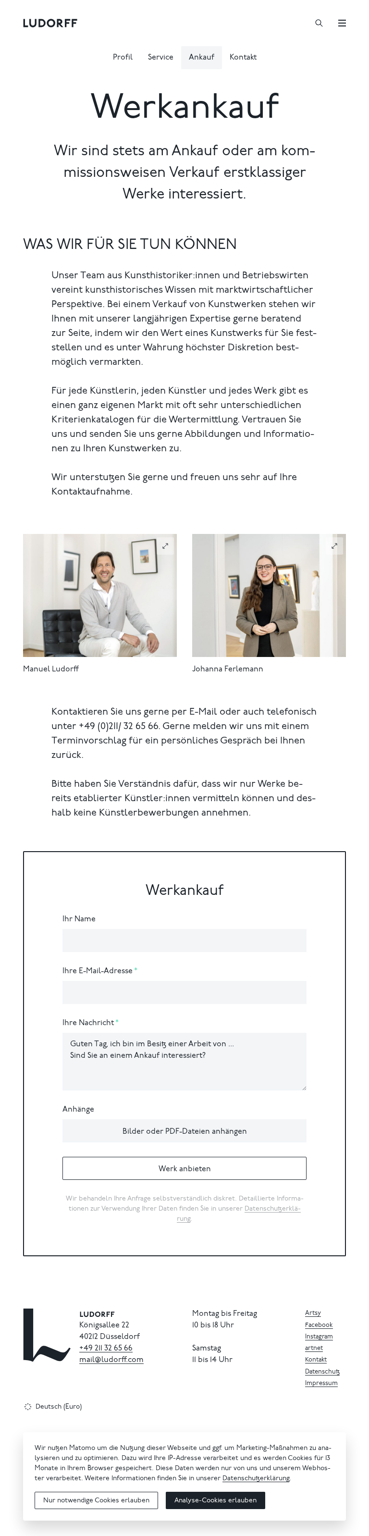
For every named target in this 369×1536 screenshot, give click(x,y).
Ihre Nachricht (88, 1023)
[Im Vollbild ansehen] (165, 546)
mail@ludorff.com (111, 1360)
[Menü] (342, 23)
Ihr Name (79, 919)
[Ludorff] (50, 23)
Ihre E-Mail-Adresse (97, 971)
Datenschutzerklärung (255, 1478)
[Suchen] (319, 23)
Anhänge (78, 1110)
